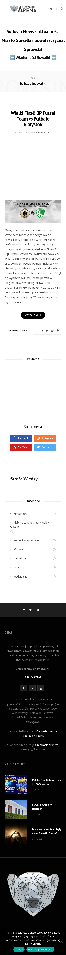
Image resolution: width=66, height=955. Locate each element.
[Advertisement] (33, 169)
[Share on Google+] (52, 330)
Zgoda (19, 949)
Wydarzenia (20, 576)
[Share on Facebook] (42, 330)
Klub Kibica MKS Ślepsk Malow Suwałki (30, 525)
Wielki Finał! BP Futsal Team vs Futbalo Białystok (33, 119)
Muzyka (18, 549)
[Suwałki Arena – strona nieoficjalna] (23, 8)
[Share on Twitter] (47, 330)
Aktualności (20, 513)
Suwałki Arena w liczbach (42, 806)
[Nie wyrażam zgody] (61, 941)
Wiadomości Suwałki (33, 57)
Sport (17, 567)
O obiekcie (20, 558)
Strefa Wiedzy (24, 479)
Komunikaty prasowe (26, 540)
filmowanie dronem (46, 745)
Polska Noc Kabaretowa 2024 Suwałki (46, 782)
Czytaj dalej (33, 676)
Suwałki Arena (18, 330)
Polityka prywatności (40, 949)
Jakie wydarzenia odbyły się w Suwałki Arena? (46, 831)
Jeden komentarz (41, 132)
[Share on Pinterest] (58, 330)
